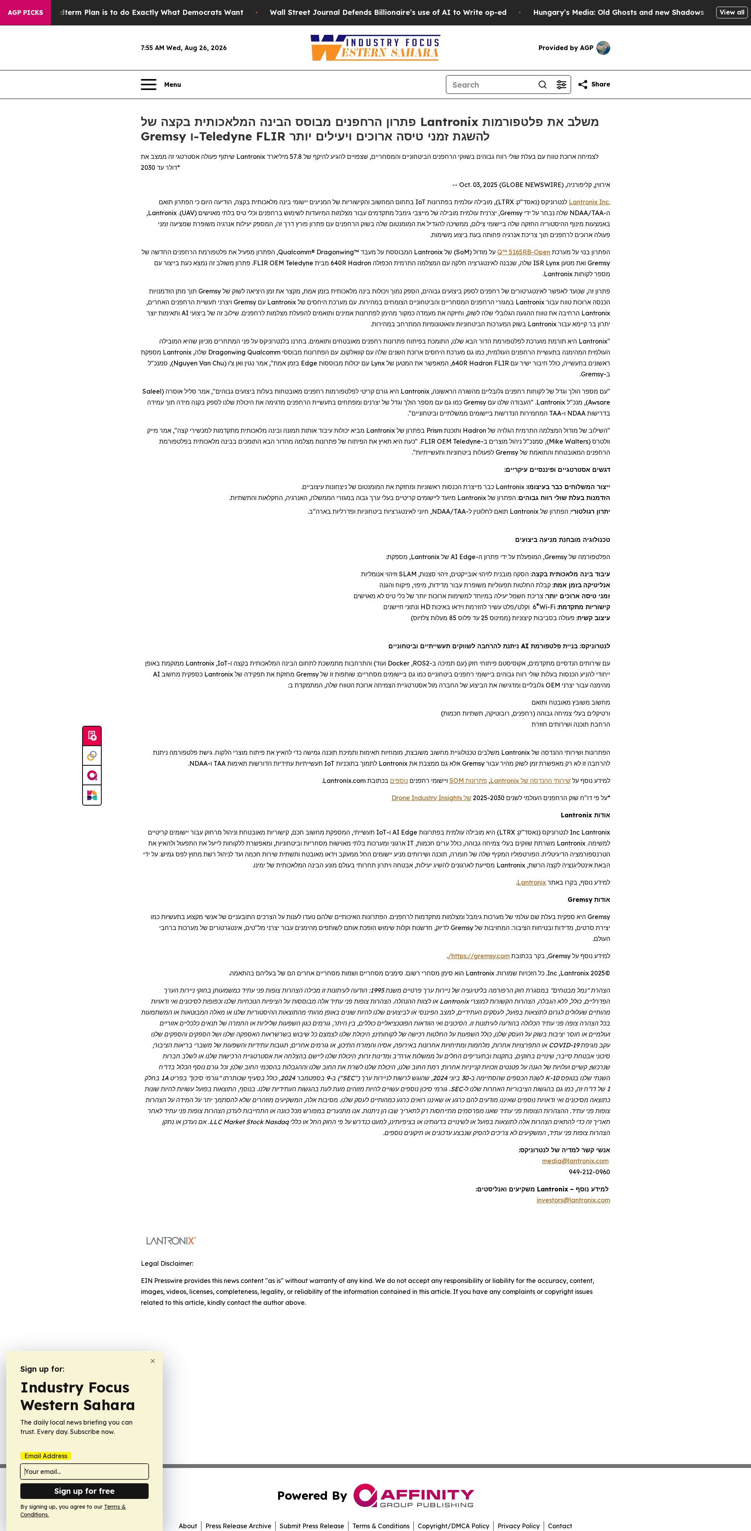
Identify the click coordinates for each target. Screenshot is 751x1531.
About (188, 1526)
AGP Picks (25, 12)
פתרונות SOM (468, 780)
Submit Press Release (312, 1526)
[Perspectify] (92, 756)
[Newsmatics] (92, 795)
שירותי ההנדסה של (545, 780)
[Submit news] (92, 736)
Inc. (604, 202)
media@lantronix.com (575, 1161)
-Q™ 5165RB (515, 252)
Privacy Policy (519, 1526)
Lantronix (583, 202)
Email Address (45, 1456)
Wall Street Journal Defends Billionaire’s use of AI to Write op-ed (388, 12)
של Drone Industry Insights (431, 798)
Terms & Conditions (381, 1526)
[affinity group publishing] (92, 775)
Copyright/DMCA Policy (453, 1526)
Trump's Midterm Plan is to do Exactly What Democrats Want (132, 12)
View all (732, 12)
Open (542, 252)
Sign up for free (84, 1491)
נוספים (399, 780)
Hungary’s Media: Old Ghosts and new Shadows (618, 12)
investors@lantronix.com (573, 1200)
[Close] (152, 1361)
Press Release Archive (238, 1526)
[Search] (542, 85)
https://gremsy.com (480, 956)
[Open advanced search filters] (561, 85)
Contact (560, 1526)
